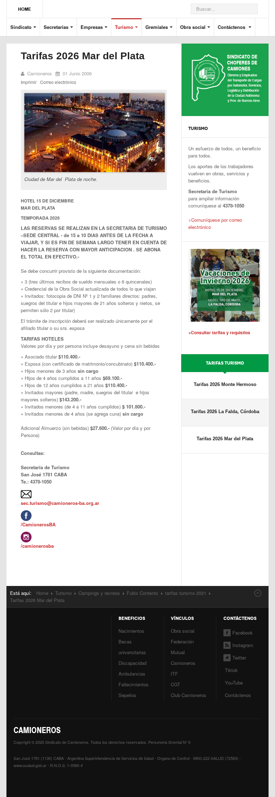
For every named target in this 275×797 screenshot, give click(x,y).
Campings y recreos (99, 593)
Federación (182, 641)
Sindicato (21, 27)
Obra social (193, 27)
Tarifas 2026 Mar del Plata (83, 55)
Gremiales (156, 27)
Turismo (124, 27)
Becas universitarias (132, 647)
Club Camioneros (188, 695)
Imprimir (29, 82)
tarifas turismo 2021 (185, 593)
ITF (174, 673)
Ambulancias (132, 673)
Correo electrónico (58, 82)
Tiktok (231, 670)
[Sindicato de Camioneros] (25, 5)
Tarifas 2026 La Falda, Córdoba (225, 411)
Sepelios (127, 695)
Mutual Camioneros (183, 657)
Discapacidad (132, 663)
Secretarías (56, 27)
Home (42, 593)
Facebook (242, 632)
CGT (175, 684)
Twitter (239, 657)
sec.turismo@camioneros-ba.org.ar (60, 503)
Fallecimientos (134, 684)
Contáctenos (232, 27)
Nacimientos (131, 630)
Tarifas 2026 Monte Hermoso (225, 384)
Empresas (92, 27)
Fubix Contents (142, 593)
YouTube (233, 682)
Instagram (242, 645)
